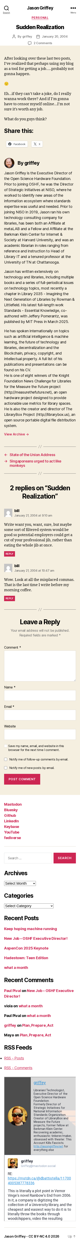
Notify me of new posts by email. (31, 768)
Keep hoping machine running (30, 929)
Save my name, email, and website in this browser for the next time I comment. (36, 748)
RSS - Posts (14, 1058)
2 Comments (43, 43)
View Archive (16, 434)
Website (10, 726)
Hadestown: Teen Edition (26, 958)
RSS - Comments (18, 1068)
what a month (16, 967)
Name (9, 687)
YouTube (11, 832)
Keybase (11, 826)
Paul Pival (12, 990)
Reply (10, 553)
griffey (27, 36)
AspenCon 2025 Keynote (26, 948)
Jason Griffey (40, 8)
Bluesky (11, 810)
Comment (12, 647)
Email (9, 707)
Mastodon (13, 804)
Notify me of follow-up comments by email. (38, 759)
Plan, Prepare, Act (37, 1025)
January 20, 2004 (55, 36)
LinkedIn (11, 821)
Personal (40, 17)
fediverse (12, 838)
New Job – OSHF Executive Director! (35, 938)
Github (10, 815)
